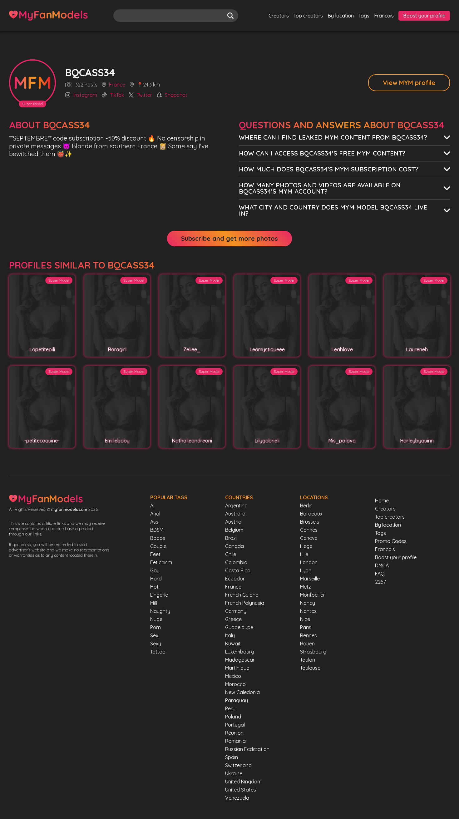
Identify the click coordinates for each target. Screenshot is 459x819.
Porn (155, 627)
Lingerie (159, 595)
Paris (305, 627)
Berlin (306, 505)
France (117, 85)
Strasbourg (313, 652)
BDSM (156, 530)
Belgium (234, 530)
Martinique (237, 668)
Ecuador (235, 578)
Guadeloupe (239, 627)
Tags (363, 15)
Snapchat (176, 95)
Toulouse (310, 668)
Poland (233, 716)
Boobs (157, 538)
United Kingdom (243, 781)
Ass (154, 522)
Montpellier (312, 595)
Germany (235, 611)
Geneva (309, 538)
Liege (306, 546)
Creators (279, 15)
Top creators (308, 15)
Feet (155, 554)
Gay (155, 570)
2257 (380, 582)
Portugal (235, 725)
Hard (156, 578)
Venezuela (237, 798)
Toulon (307, 660)
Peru (230, 708)
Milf (154, 603)
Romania (235, 741)
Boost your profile (424, 15)
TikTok (117, 95)
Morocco (235, 684)
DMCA (382, 565)
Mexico (233, 676)
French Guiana (242, 595)
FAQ (380, 573)
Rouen (307, 643)
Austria (233, 522)
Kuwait (233, 643)
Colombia (236, 562)
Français (384, 15)
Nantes (308, 611)
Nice (305, 619)
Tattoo (157, 652)
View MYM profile (409, 82)
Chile (230, 554)
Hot (154, 587)
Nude (156, 619)
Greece (233, 619)
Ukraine (233, 773)
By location (341, 15)
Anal (155, 514)
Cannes (309, 530)
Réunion (234, 733)
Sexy (155, 643)
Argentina (236, 505)
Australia (235, 514)
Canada (234, 546)
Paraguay (236, 700)
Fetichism (161, 562)
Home (382, 500)
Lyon (305, 570)
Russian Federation (247, 749)
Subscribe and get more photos (229, 238)
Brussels (309, 522)
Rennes (308, 635)
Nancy (307, 603)
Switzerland (238, 765)
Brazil (231, 538)
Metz (305, 587)
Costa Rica (237, 570)
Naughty (160, 611)
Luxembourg (239, 652)
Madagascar (240, 660)
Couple (158, 546)
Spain (231, 757)
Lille (304, 554)
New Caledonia (242, 692)
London (309, 562)
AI (152, 505)
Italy (230, 635)
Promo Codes (391, 541)
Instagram (85, 95)
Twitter (144, 95)
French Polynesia (244, 603)
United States (240, 790)
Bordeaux (311, 514)
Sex (154, 635)
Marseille (310, 578)
